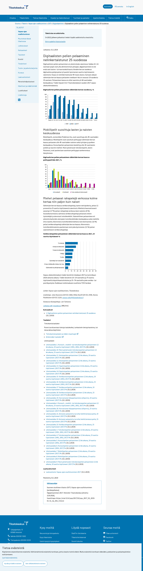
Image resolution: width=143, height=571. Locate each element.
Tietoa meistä (114, 18)
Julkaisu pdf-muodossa (52, 306)
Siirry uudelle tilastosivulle (55, 41)
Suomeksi (107, 6)
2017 (49, 24)
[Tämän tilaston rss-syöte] (28, 101)
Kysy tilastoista (46, 537)
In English (130, 6)
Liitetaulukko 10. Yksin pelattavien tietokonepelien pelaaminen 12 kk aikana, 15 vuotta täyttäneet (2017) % (71, 351)
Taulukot (21, 55)
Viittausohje (52, 483)
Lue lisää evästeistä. (9, 558)
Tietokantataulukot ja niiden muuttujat (61, 334)
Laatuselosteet (24, 77)
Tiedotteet (22, 64)
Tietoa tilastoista (40, 18)
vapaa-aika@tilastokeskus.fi (72, 297)
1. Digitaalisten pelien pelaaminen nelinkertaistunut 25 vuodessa (71, 313)
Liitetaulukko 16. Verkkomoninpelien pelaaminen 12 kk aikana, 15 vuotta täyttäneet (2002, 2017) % (71, 383)
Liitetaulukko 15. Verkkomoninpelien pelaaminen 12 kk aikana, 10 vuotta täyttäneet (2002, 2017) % (71, 377)
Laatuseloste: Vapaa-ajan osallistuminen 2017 (63, 472)
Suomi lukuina (77, 541)
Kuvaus (21, 73)
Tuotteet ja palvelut (81, 18)
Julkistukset (23, 46)
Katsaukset (22, 50)
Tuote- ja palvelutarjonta (27, 68)
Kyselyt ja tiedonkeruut (60, 18)
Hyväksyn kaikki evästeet (12, 563)
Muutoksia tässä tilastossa (24, 39)
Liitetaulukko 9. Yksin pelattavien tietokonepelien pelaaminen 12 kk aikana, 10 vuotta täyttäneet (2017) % (72, 463)
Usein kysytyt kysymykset (49, 541)
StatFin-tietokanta (79, 533)
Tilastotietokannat (79, 537)
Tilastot (24, 24)
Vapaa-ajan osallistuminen (37, 24)
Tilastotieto (24, 18)
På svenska (119, 6)
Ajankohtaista (99, 18)
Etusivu (13, 18)
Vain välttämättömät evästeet (35, 563)
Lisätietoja (22, 95)
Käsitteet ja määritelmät (27, 86)
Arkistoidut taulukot (54, 337)
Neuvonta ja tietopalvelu (49, 533)
